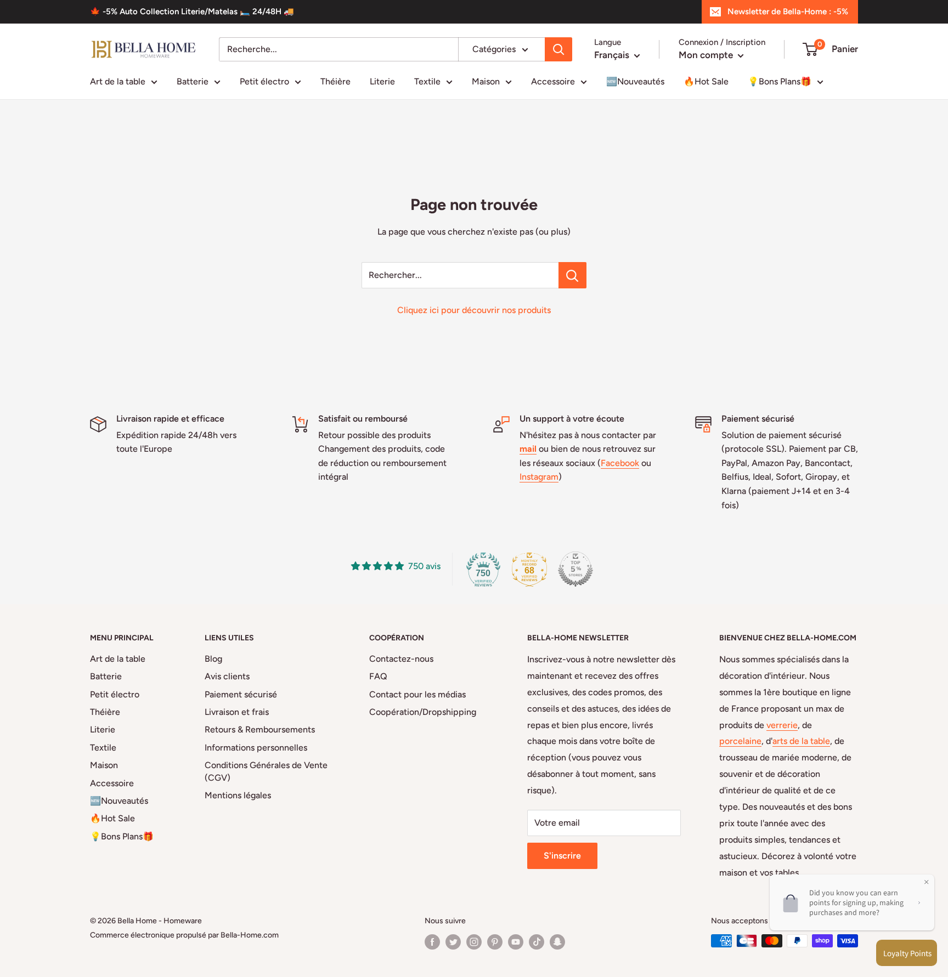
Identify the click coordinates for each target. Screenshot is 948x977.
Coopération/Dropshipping (422, 712)
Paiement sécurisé (241, 694)
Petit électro (264, 81)
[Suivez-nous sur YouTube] (515, 942)
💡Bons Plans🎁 (779, 81)
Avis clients (227, 676)
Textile (427, 81)
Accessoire (553, 81)
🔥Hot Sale (706, 81)
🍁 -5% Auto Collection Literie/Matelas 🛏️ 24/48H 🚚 (192, 11)
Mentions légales (238, 795)
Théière (335, 81)
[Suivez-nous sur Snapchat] (557, 942)
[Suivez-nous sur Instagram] (474, 942)
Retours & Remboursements (260, 729)
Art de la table (117, 81)
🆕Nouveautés (635, 81)
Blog (213, 659)
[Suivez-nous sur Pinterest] (495, 942)
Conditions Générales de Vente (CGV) (266, 771)
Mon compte (707, 54)
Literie (382, 81)
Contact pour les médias (417, 694)
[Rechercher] (558, 49)
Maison (486, 81)
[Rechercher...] (572, 275)
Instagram (539, 477)
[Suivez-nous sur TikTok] (536, 942)
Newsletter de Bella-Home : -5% (787, 11)
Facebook (620, 463)
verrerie (782, 725)
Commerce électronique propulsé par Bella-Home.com (184, 935)
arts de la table (801, 741)
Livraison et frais (237, 712)
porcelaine (740, 741)
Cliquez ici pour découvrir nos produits (474, 310)
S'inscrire (562, 855)
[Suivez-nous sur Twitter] (453, 942)
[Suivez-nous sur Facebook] (432, 942)
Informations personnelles (256, 747)
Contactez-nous (401, 659)
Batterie (192, 81)
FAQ (378, 676)
